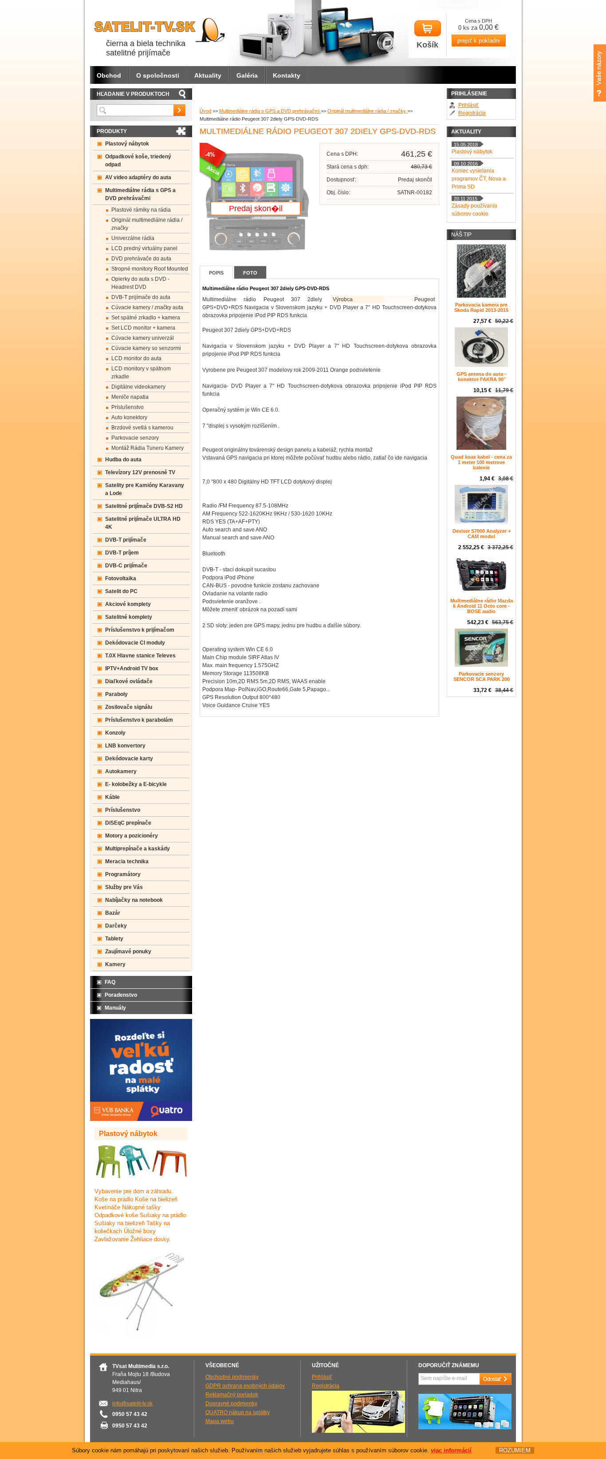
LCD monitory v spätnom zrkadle (141, 373)
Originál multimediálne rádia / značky (367, 111)
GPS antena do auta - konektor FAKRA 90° (481, 376)
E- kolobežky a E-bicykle (136, 784)
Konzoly (115, 733)
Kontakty (286, 75)
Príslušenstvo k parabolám (139, 720)
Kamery (115, 964)
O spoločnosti (157, 75)
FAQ (110, 982)
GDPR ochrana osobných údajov (245, 1386)
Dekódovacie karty (129, 758)
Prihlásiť (468, 105)
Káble (112, 797)
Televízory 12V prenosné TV (140, 472)
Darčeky (116, 926)
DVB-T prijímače (125, 540)
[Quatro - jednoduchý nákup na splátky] (141, 1119)
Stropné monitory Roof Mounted (149, 269)
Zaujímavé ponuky (128, 951)
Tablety (114, 939)
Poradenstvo (121, 995)
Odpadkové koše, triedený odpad (138, 160)
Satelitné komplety (128, 617)
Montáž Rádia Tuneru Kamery (147, 448)
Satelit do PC (121, 591)
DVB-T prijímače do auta (140, 297)
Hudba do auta (123, 459)
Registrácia (472, 113)
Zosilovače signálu (128, 707)
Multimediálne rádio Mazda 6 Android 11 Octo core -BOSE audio (481, 606)
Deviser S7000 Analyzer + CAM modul (482, 533)
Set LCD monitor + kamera (143, 328)
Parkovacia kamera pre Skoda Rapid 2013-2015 (481, 307)
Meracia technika (127, 861)
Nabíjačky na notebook (134, 900)
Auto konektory (129, 417)
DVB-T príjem (122, 553)
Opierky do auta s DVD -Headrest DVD (140, 283)
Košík (427, 44)
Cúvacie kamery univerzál (142, 338)
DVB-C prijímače (126, 565)
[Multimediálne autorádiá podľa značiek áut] (358, 1431)
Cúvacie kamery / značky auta (147, 307)
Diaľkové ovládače (129, 681)
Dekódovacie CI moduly (135, 643)
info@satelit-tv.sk (132, 1403)
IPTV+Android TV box (131, 668)
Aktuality (207, 75)
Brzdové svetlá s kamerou (142, 428)
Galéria (247, 75)
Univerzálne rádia (132, 238)
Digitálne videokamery (138, 387)
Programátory (123, 874)
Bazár (112, 913)
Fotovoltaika (120, 578)
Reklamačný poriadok (231, 1395)
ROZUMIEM (515, 1450)
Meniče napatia (130, 397)
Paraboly (116, 694)
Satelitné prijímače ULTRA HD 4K (143, 523)
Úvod (205, 111)
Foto (250, 272)
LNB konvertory (125, 746)
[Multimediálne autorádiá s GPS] (465, 1427)
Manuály (115, 1008)
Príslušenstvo (127, 407)
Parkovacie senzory (135, 438)
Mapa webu (219, 1421)
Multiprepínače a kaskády (137, 849)
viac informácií (451, 1450)
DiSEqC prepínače (128, 823)
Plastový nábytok (127, 144)
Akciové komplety (128, 604)
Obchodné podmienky (232, 1377)
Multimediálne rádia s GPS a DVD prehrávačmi (270, 111)
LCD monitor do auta (136, 358)
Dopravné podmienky (231, 1403)
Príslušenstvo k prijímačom (139, 630)
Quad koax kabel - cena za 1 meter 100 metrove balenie (481, 462)
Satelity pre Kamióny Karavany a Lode (144, 489)
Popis (216, 272)
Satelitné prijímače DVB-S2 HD (144, 506)
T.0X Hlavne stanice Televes (140, 656)
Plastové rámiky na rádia (141, 210)
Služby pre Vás (124, 887)
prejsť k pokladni (478, 40)
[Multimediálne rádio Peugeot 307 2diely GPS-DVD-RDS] (257, 256)
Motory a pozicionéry (131, 836)
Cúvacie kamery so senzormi (146, 348)
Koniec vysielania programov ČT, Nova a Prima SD (479, 179)
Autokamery (121, 771)
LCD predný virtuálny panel (144, 248)
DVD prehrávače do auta (141, 259)
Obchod (109, 75)
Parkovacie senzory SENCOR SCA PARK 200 (481, 676)
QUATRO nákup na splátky (237, 1412)
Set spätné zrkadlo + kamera (145, 318)
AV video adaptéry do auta (138, 177)
